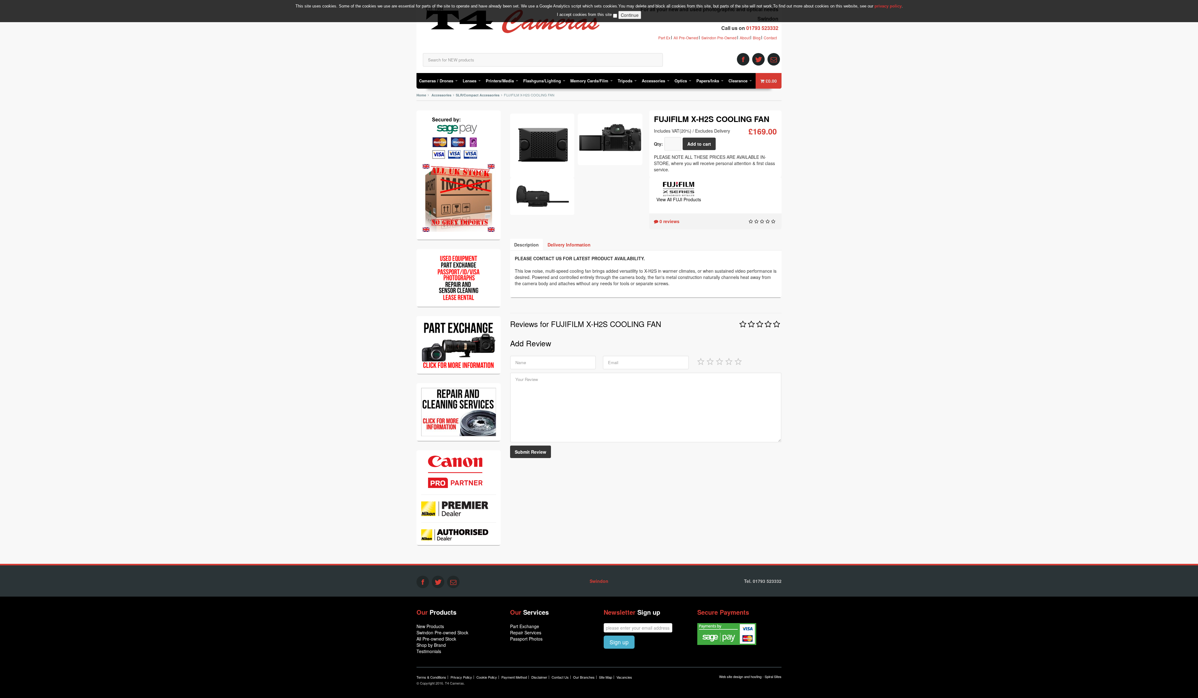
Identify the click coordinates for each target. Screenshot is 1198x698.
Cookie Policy (486, 677)
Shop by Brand (431, 645)
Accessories (654, 81)
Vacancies (624, 677)
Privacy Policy (461, 677)
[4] (728, 361)
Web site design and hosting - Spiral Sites (750, 676)
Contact (770, 37)
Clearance (738, 81)
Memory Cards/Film (590, 81)
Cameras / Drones (437, 81)
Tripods (626, 81)
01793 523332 (762, 28)
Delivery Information (569, 245)
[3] (719, 361)
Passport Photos (526, 639)
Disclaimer (539, 677)
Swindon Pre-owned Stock (442, 632)
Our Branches (584, 677)
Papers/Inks (708, 81)
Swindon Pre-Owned (719, 37)
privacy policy (888, 6)
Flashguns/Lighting (542, 81)
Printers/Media (500, 81)
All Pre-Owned (686, 37)
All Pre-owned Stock (436, 639)
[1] (700, 361)
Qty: (658, 144)
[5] (738, 361)
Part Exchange (524, 626)
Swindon (599, 581)
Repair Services (525, 632)
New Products (430, 626)
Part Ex (664, 37)
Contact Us (560, 677)
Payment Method (514, 677)
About (745, 37)
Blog (757, 37)
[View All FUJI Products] (678, 188)
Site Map (605, 677)
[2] (710, 361)
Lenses (470, 81)
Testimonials (428, 651)
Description (526, 245)
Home (421, 95)
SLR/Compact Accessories (477, 95)
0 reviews (668, 221)
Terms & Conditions (431, 677)
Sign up (619, 642)
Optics (681, 81)
